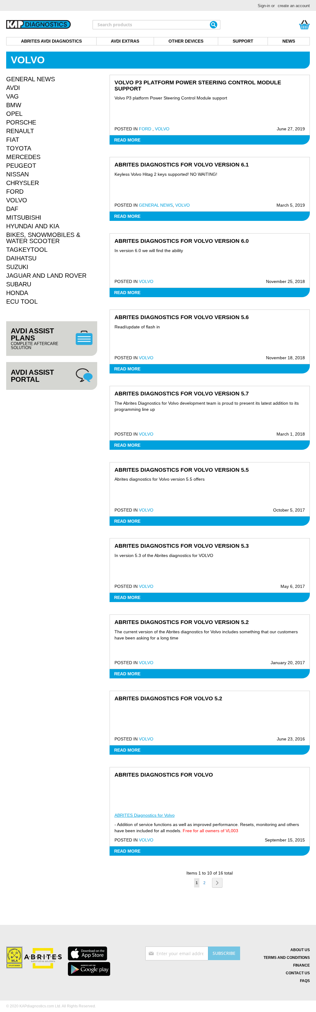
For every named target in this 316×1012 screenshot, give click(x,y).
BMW (13, 105)
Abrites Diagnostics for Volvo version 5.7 (181, 393)
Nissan (17, 174)
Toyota (18, 148)
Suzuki (17, 267)
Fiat (12, 139)
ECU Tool (22, 301)
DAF (12, 208)
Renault (20, 131)
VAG (12, 96)
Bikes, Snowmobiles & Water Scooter (43, 237)
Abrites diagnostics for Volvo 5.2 (168, 698)
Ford (145, 128)
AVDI (13, 87)
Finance (301, 965)
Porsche (21, 122)
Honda (17, 292)
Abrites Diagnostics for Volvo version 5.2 (181, 622)
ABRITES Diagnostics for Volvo (163, 775)
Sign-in (264, 5)
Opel (14, 113)
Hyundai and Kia (32, 226)
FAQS (305, 981)
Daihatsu (21, 258)
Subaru (18, 284)
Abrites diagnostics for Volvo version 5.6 (181, 317)
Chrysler (22, 182)
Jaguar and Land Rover (46, 275)
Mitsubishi (23, 217)
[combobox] (156, 24)
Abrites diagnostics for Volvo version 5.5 (181, 470)
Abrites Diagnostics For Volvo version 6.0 (181, 241)
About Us (300, 950)
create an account (294, 5)
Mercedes (23, 157)
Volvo (162, 128)
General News (156, 205)
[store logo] (38, 24)
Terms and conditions (287, 957)
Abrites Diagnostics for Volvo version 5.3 (181, 546)
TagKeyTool (27, 249)
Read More (127, 139)
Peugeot (21, 165)
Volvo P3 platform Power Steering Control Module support (197, 85)
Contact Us (298, 973)
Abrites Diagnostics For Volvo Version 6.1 (181, 165)
